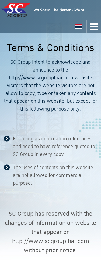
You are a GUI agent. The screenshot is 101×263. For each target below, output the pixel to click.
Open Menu (94, 27)
